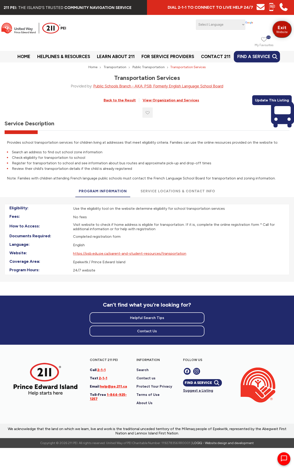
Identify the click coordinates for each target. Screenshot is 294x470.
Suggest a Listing (198, 391)
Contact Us (147, 331)
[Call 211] (284, 10)
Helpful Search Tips (147, 318)
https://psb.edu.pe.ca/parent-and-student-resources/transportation (129, 253)
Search (142, 370)
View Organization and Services (171, 100)
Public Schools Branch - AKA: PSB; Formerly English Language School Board (158, 86)
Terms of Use (148, 395)
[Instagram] (196, 371)
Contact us (145, 378)
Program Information (103, 191)
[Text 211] (272, 10)
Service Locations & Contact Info (178, 191)
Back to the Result (120, 100)
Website (282, 29)
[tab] (102, 191)
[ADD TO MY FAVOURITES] (147, 112)
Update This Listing (272, 100)
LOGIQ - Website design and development (223, 443)
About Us (144, 403)
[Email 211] (261, 10)
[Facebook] (187, 371)
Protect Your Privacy (154, 386)
